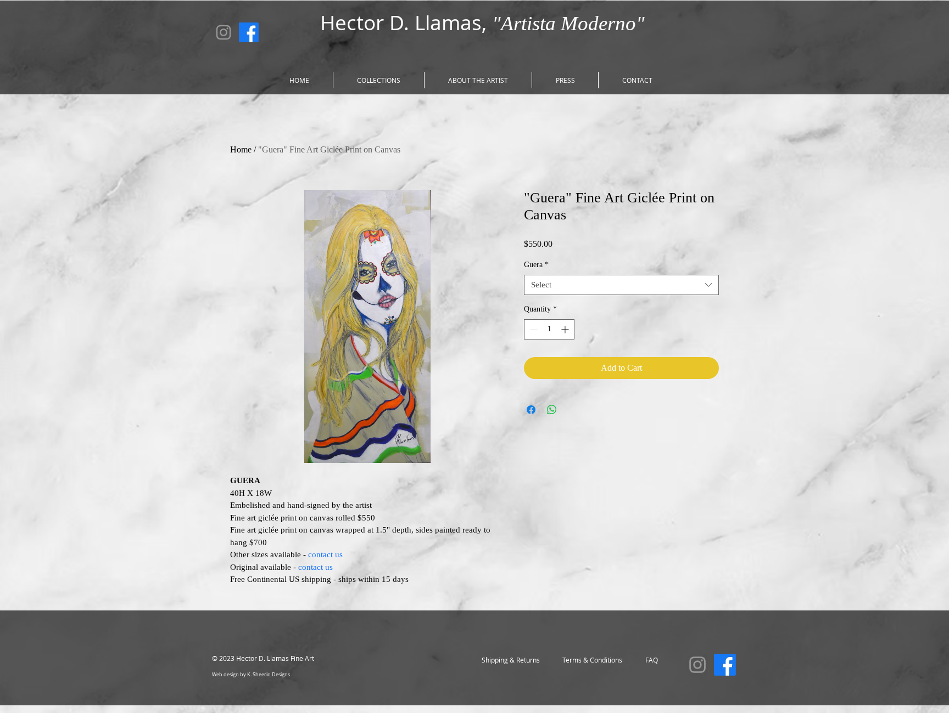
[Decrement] (532, 329)
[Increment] (566, 329)
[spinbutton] (549, 329)
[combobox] (621, 285)
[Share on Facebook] (531, 409)
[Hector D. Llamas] (223, 32)
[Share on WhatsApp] (552, 409)
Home (241, 149)
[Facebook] (249, 32)
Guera (536, 265)
